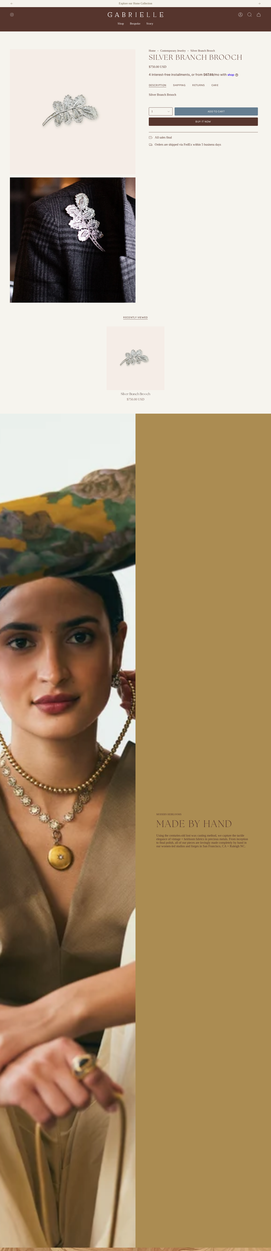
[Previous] (11, 3)
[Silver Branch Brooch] (136, 358)
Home (152, 50)
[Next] (259, 3)
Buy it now (203, 121)
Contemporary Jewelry (173, 50)
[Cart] (258, 14)
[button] (121, 23)
